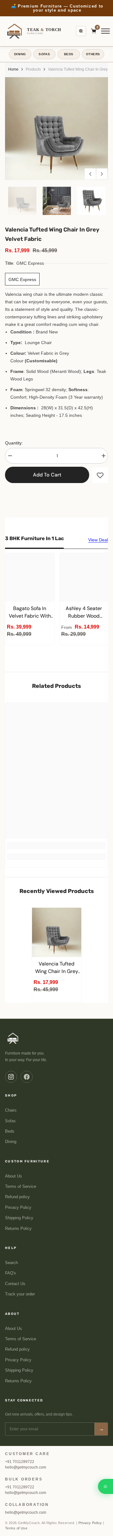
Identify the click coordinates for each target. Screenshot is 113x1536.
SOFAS (44, 54)
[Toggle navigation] (105, 31)
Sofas (10, 1121)
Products (33, 69)
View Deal (98, 539)
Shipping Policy (19, 1218)
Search (11, 1263)
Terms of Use (16, 1528)
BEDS (68, 54)
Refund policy (17, 1197)
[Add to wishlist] (100, 475)
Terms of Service (20, 1186)
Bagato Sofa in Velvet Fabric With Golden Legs (30, 612)
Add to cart (47, 474)
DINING (20, 54)
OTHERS (93, 54)
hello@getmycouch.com (25, 1467)
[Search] (80, 31)
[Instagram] (11, 1077)
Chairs (11, 1110)
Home (13, 69)
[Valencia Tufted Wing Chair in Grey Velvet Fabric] (56, 932)
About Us (13, 1176)
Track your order (20, 1294)
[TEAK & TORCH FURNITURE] (13, 1038)
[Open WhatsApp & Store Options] (105, 1486)
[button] (90, 173)
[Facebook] (27, 1077)
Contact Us (15, 1284)
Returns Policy (18, 1228)
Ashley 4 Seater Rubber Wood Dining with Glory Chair (84, 612)
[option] (56, 8)
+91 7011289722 (19, 1462)
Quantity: (14, 442)
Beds (9, 1131)
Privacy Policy (18, 1207)
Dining (10, 1142)
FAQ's (10, 1273)
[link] (56, 845)
